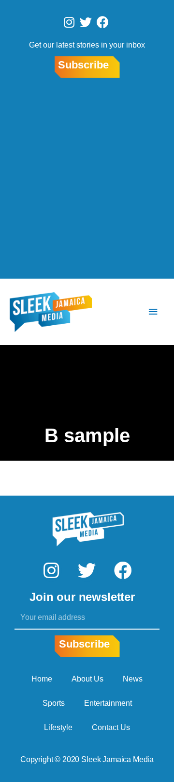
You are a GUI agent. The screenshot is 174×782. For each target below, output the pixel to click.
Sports (54, 703)
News (133, 679)
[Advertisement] (87, 180)
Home (41, 679)
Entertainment (108, 703)
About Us (87, 679)
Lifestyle (58, 727)
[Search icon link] (124, 312)
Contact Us (111, 727)
